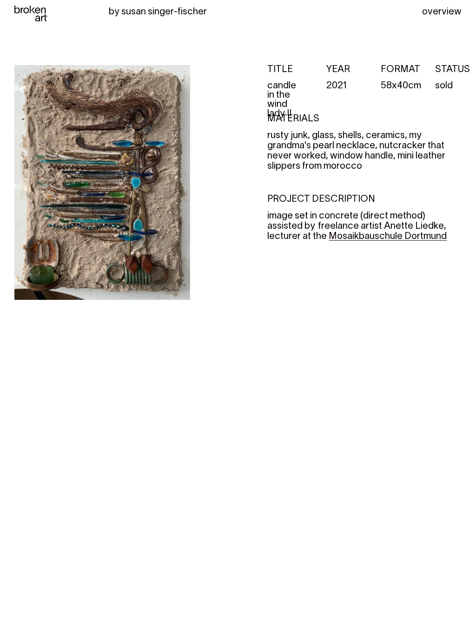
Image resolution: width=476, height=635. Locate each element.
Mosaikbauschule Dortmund (388, 236)
